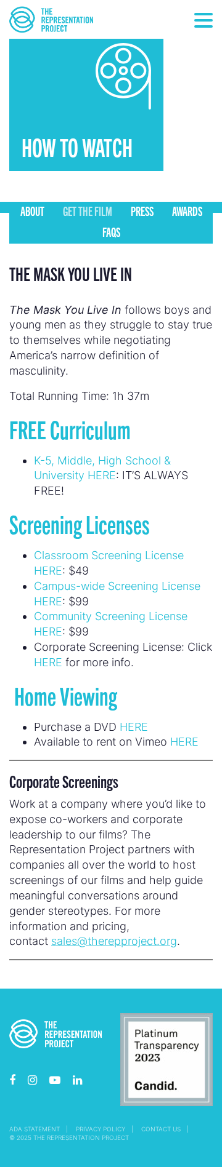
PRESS (142, 210)
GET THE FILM (87, 210)
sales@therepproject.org (114, 940)
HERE (48, 662)
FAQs (111, 231)
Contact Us (161, 1129)
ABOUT (32, 210)
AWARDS (187, 210)
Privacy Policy (100, 1129)
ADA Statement (34, 1129)
